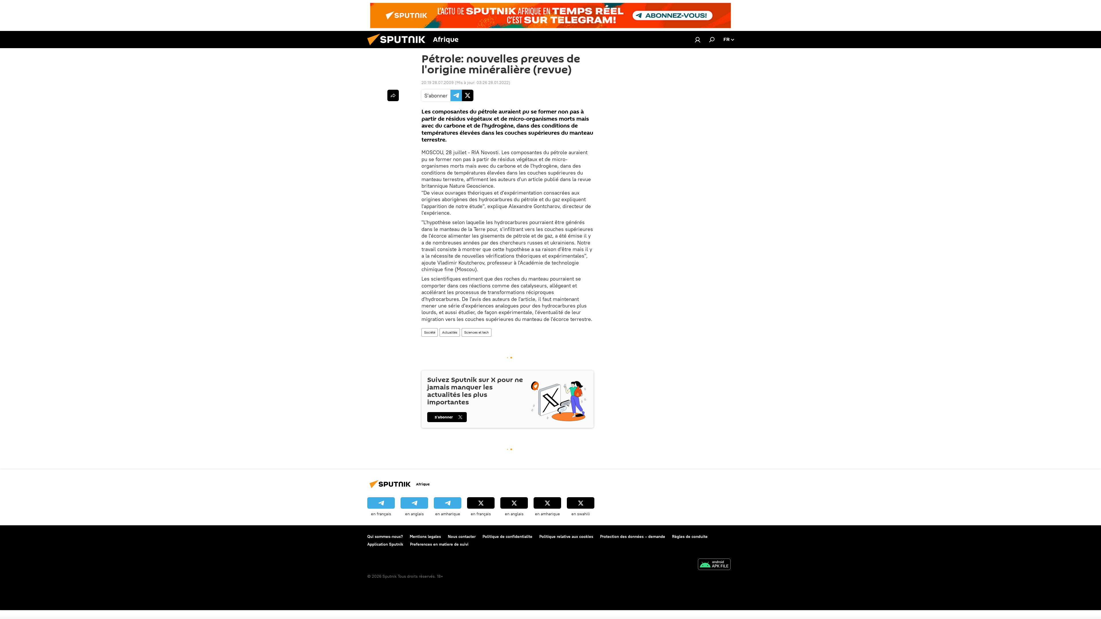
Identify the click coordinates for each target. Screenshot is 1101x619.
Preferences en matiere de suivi (439, 544)
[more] (393, 95)
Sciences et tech (476, 332)
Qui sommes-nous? (385, 536)
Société (429, 332)
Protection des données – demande (632, 536)
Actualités (449, 332)
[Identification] (697, 39)
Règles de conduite (690, 536)
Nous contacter (462, 536)
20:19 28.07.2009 (437, 82)
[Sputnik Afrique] (398, 46)
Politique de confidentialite (507, 536)
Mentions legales (425, 536)
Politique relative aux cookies (566, 536)
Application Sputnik (385, 544)
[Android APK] (714, 565)
